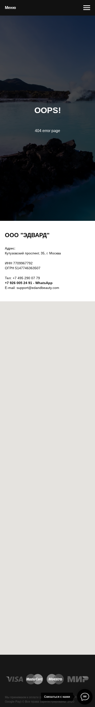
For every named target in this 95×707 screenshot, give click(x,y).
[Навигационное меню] (86, 7)
